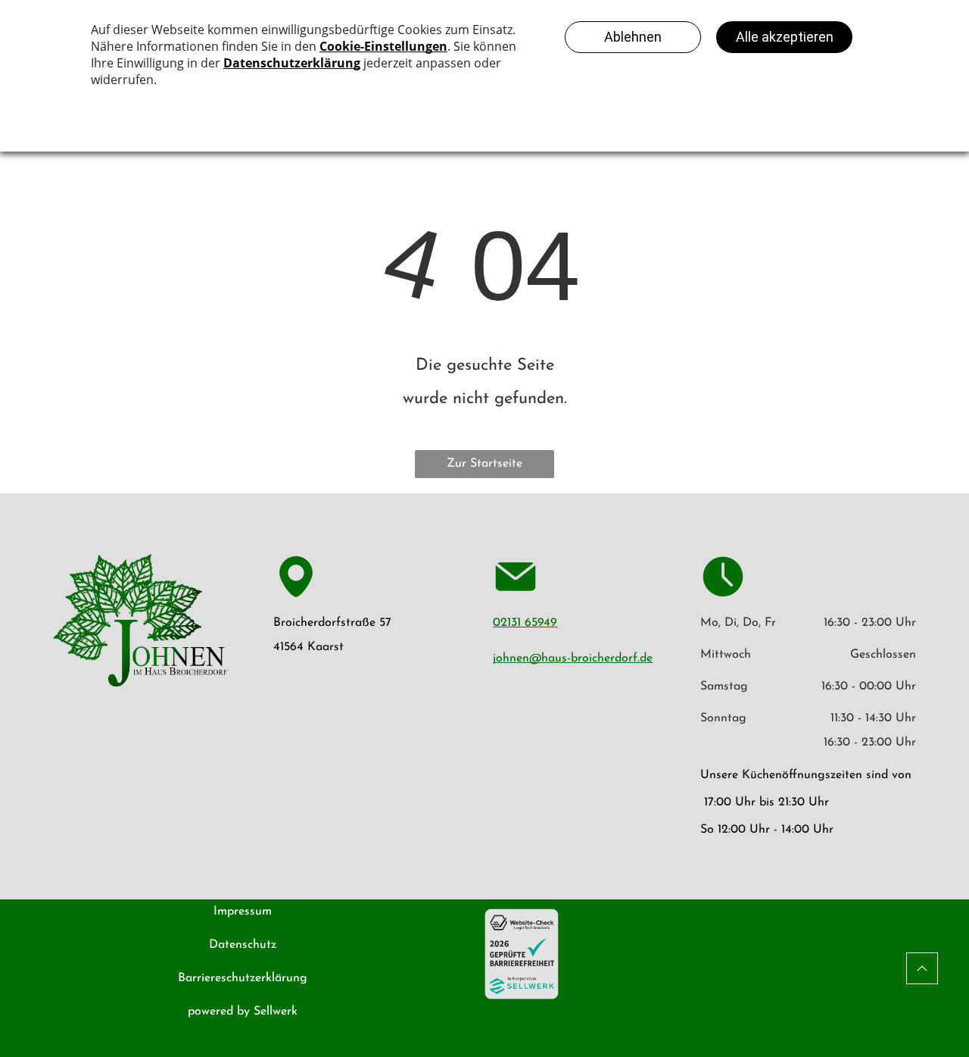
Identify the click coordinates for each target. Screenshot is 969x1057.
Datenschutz (242, 945)
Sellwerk (276, 1011)
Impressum (242, 911)
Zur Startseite (484, 464)
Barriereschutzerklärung (242, 978)
